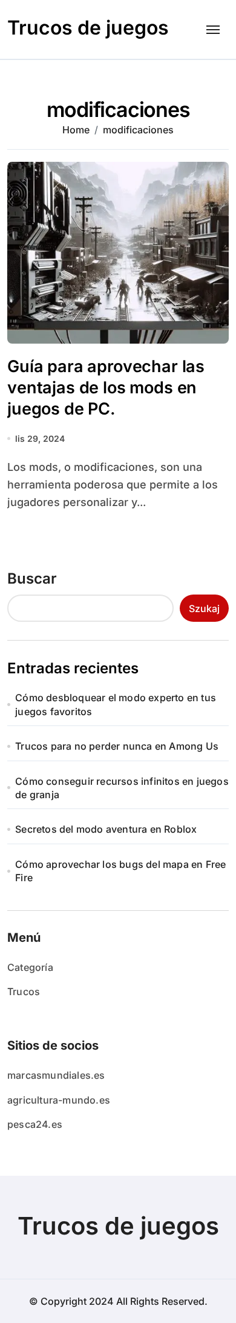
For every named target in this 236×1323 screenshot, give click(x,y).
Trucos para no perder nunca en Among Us (116, 746)
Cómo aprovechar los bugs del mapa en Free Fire (120, 871)
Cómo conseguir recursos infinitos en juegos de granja (122, 788)
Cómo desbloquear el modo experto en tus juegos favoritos (115, 704)
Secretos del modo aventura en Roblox (106, 829)
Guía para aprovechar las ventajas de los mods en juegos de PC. (106, 387)
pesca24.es (34, 1124)
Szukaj (204, 608)
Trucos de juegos (88, 27)
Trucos (23, 991)
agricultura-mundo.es (58, 1100)
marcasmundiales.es (56, 1075)
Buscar (32, 578)
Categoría (30, 967)
